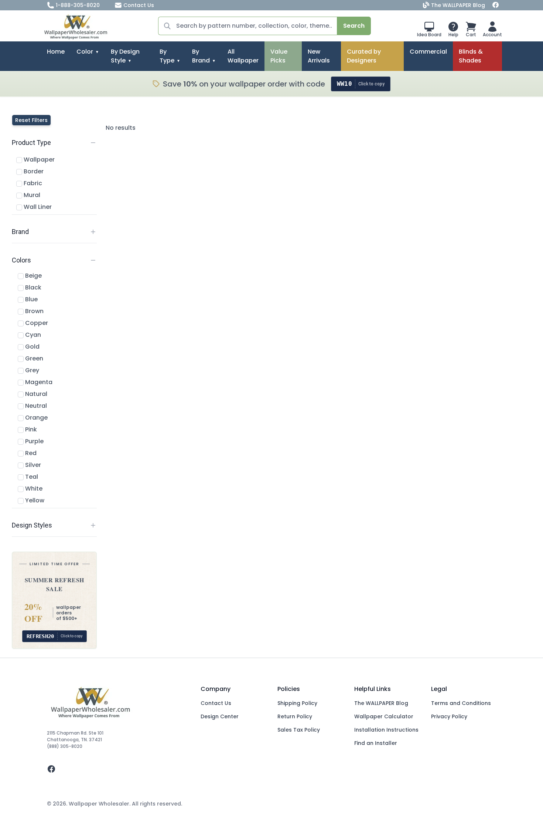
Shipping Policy (297, 703)
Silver (32, 465)
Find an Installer (375, 743)
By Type (167, 56)
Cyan (32, 334)
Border (33, 171)
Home (56, 51)
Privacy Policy (449, 716)
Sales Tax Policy (298, 729)
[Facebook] (495, 5)
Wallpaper (38, 159)
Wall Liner (37, 207)
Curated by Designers (364, 56)
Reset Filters (31, 120)
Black (32, 287)
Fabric (32, 183)
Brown (34, 311)
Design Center (220, 716)
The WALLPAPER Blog (458, 5)
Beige (33, 275)
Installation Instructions (386, 729)
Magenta (38, 382)
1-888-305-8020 (78, 5)
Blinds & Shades (471, 56)
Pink (30, 429)
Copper (36, 323)
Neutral (35, 405)
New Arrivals (319, 56)
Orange (36, 417)
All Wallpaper (243, 56)
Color (84, 51)
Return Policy (294, 716)
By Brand (201, 56)
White (33, 488)
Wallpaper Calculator (383, 716)
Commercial (428, 51)
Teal (31, 476)
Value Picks (278, 56)
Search (354, 25)
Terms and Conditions (461, 703)
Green (33, 358)
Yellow (34, 500)
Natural (35, 394)
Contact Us (138, 5)
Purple (34, 441)
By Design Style (125, 56)
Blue (31, 299)
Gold (32, 346)
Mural (31, 195)
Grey (31, 370)
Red (30, 453)
